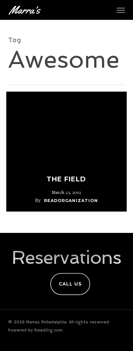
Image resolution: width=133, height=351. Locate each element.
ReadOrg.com (48, 330)
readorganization (71, 200)
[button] (121, 10)
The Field (66, 179)
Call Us (70, 284)
